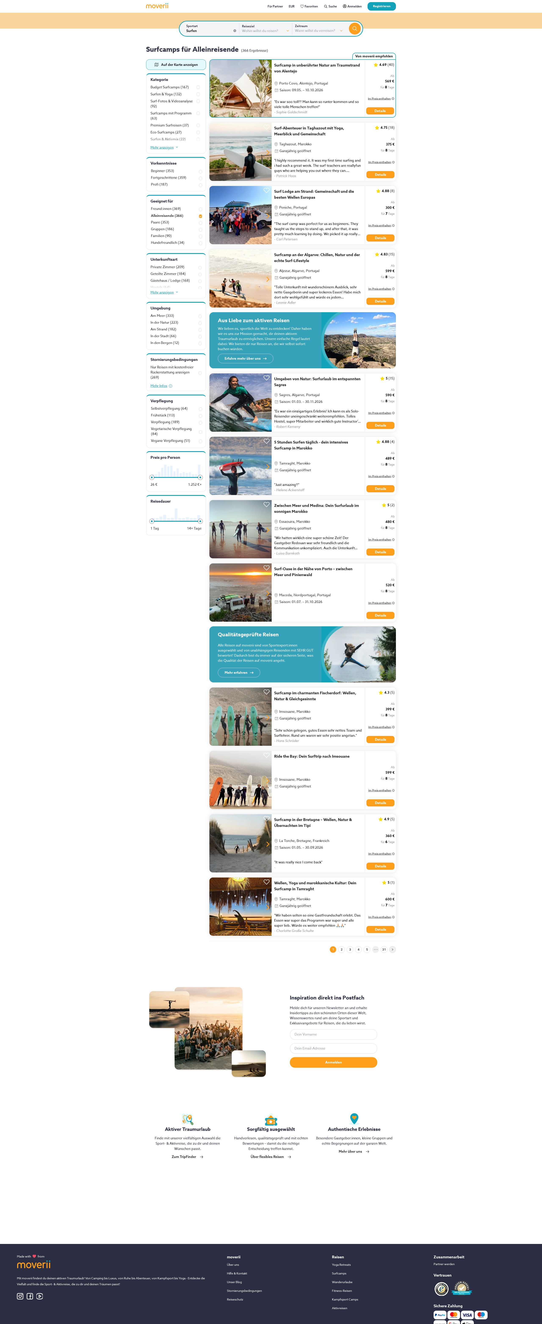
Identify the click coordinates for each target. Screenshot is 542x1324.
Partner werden (444, 1264)
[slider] (152, 477)
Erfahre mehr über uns (243, 358)
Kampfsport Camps (345, 1299)
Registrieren (381, 6)
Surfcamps (339, 1273)
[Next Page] (392, 949)
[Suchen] (355, 29)
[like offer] (266, 63)
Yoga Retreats (341, 1265)
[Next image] (268, 89)
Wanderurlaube (342, 1282)
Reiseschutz (235, 1299)
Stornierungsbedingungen (244, 1291)
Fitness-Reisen (342, 1291)
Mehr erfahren (236, 672)
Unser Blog (234, 1282)
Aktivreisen (339, 1308)
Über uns (233, 1265)
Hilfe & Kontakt (237, 1273)
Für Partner (275, 6)
